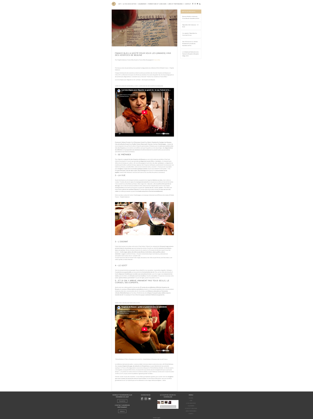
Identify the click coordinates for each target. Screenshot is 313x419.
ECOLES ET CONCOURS (191, 408)
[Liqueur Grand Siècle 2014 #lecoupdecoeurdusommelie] (162, 402)
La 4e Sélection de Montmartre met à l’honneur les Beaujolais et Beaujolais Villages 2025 (190, 54)
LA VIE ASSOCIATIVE (191, 403)
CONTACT (190, 413)
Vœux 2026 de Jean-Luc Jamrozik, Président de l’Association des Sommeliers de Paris (190, 43)
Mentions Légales (156, 417)
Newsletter (122, 401)
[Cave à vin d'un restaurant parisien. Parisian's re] (158, 402)
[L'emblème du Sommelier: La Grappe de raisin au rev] (169, 402)
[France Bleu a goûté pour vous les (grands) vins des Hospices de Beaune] (144, 28)
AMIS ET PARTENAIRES (191, 411)
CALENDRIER (191, 405)
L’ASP (191, 400)
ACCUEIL (191, 398)
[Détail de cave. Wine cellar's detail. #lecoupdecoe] (166, 402)
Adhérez (122, 411)
